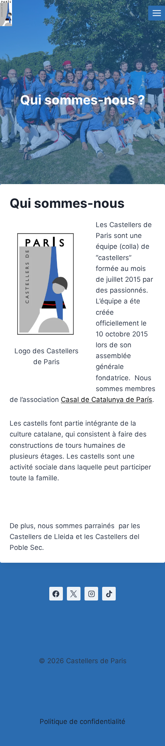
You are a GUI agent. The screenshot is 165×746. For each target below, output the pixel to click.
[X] (73, 593)
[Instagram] (91, 593)
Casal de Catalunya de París (106, 400)
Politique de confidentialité (82, 721)
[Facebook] (56, 593)
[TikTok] (109, 593)
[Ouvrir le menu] (156, 13)
